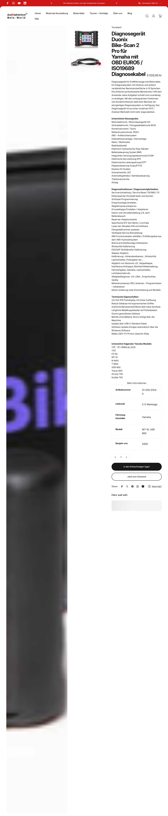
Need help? (157, 486)
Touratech (116, 27)
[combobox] (150, 3)
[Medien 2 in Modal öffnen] (87, 37)
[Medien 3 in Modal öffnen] (87, 62)
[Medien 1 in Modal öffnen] (36, 419)
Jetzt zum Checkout (136, 476)
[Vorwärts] (116, 3)
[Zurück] (52, 3)
